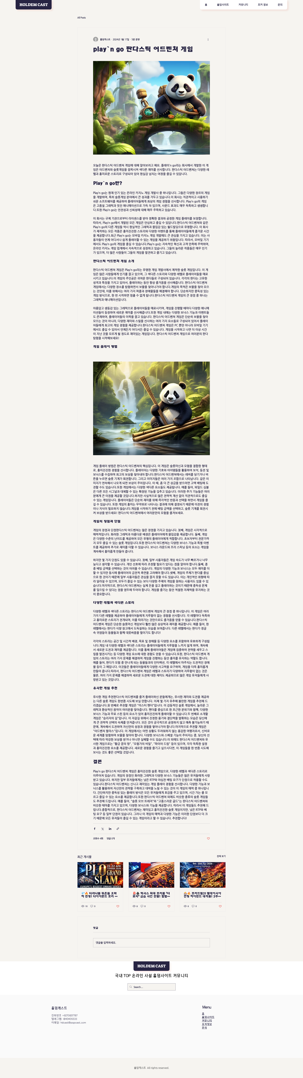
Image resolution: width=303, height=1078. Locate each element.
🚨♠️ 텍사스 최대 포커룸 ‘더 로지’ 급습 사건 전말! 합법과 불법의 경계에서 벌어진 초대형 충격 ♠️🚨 (151, 895)
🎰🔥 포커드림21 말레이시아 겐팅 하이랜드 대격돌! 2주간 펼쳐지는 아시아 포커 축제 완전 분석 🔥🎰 (203, 895)
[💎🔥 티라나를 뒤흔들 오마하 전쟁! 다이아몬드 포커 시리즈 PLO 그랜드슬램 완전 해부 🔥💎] (100, 875)
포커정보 (207, 1024)
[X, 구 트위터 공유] (102, 828)
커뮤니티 (207, 1020)
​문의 (204, 1027)
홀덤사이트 (208, 1017)
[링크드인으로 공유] (110, 828)
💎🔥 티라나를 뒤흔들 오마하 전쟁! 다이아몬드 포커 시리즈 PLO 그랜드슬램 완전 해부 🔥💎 (99, 895)
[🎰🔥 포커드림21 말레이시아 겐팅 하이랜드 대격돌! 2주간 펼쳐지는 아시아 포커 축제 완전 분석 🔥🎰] (203, 875)
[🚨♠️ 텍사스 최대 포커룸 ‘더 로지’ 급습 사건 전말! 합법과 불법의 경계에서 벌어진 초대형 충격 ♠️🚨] (151, 875)
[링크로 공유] (117, 828)
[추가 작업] (208, 39)
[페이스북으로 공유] (94, 828)
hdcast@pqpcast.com (73, 1022)
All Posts (81, 17)
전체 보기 (221, 856)
